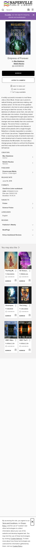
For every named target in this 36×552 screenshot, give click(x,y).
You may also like (10, 247)
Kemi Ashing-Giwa (11, 274)
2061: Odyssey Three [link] (10, 340)
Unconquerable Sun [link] (10, 305)
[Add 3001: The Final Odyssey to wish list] (29, 350)
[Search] (3, 9)
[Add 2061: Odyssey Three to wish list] (15, 350)
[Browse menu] (32, 9)
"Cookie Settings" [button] (16, 539)
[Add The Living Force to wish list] (29, 315)
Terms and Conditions (10, 523)
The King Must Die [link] (10, 271)
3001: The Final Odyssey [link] (24, 340)
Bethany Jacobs (25, 274)
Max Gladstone (19, 61)
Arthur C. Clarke (11, 343)
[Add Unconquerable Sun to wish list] (15, 315)
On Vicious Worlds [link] (24, 271)
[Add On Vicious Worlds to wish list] (29, 280)
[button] (18, 73)
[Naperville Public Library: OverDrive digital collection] (18, 3)
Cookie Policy (17, 546)
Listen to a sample (18, 80)
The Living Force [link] (24, 305)
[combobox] (14, 9)
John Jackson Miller (25, 308)
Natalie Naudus (19, 64)
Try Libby (8, 15)
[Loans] (28, 10)
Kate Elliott (10, 308)
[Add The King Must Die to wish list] (15, 280)
